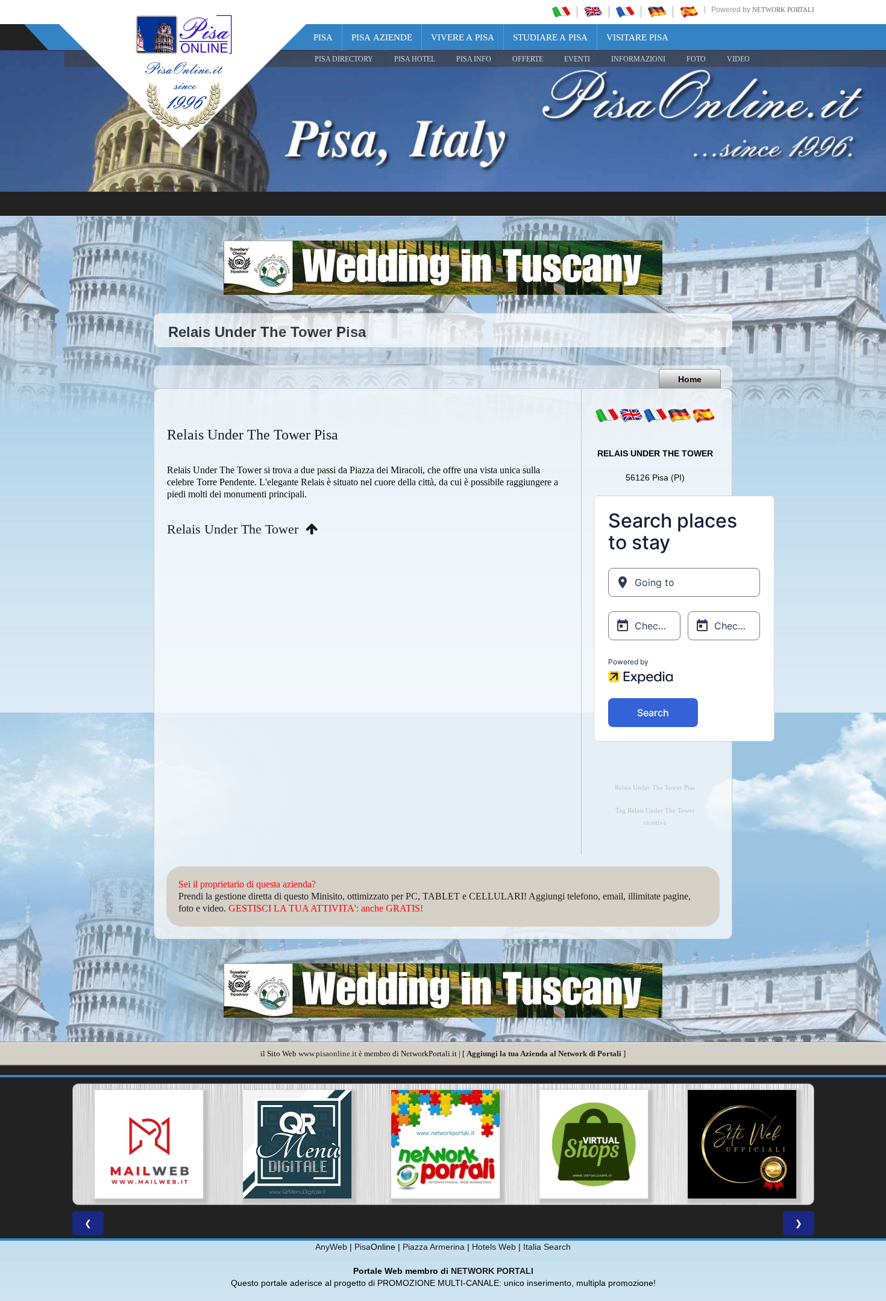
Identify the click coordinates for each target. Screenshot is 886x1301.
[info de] (679, 415)
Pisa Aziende (381, 37)
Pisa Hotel (414, 59)
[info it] (607, 415)
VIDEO (738, 59)
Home (690, 379)
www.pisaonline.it (327, 1053)
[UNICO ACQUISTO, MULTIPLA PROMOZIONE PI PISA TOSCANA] (443, 1144)
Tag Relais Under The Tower (655, 810)
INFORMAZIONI (638, 59)
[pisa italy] (593, 11)
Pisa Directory (344, 59)
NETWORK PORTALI (492, 1271)
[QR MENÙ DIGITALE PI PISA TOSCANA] (294, 1144)
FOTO (696, 59)
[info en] (631, 415)
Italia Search (547, 1247)
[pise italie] (625, 11)
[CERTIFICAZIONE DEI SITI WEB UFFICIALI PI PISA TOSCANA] (739, 1144)
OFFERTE (527, 59)
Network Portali (783, 9)
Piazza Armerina (434, 1247)
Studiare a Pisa (550, 37)
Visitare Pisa (637, 37)
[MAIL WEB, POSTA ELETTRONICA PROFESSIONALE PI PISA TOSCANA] (146, 1144)
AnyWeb (331, 1247)
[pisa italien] (657, 11)
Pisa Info (473, 59)
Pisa (323, 37)
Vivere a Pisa (462, 37)
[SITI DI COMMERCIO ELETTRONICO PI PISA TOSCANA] (591, 1144)
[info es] (703, 415)
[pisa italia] (561, 11)
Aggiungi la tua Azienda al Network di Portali (544, 1053)
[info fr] (655, 415)
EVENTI (577, 59)
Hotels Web (494, 1247)
